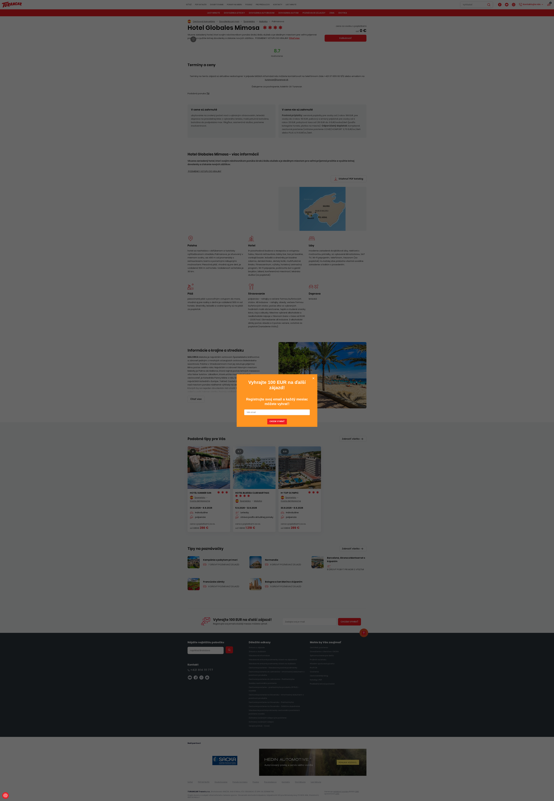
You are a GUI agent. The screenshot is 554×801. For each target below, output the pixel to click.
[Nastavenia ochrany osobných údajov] (5, 795)
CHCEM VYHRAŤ (277, 421)
